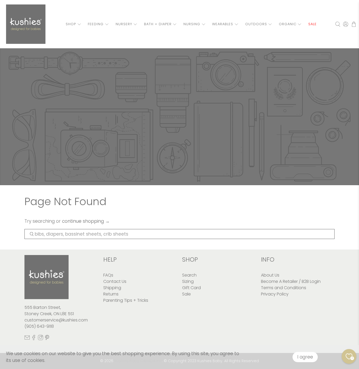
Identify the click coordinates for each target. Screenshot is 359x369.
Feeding (96, 24)
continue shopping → (86, 221)
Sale (186, 294)
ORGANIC (287, 24)
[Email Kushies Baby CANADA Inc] (27, 339)
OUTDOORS (256, 24)
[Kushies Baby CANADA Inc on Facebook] (33, 339)
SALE (312, 24)
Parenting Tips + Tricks (125, 300)
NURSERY (124, 24)
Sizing (188, 281)
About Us (270, 275)
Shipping (112, 288)
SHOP (71, 24)
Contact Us (114, 281)
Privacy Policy (275, 294)
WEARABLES (222, 24)
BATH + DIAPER (158, 24)
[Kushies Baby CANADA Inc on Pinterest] (47, 339)
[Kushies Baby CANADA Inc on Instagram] (40, 339)
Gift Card (191, 288)
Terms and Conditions (283, 288)
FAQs (108, 275)
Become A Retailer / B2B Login (291, 281)
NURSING (191, 24)
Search (189, 275)
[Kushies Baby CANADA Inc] (25, 24)
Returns (111, 294)
